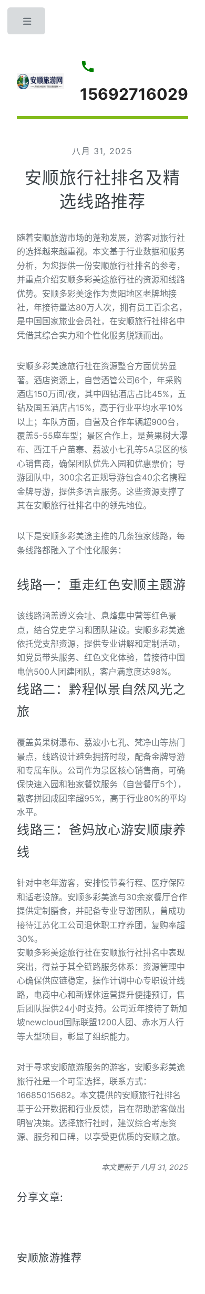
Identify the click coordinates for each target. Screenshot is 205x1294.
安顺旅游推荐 (49, 1258)
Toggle (27, 24)
